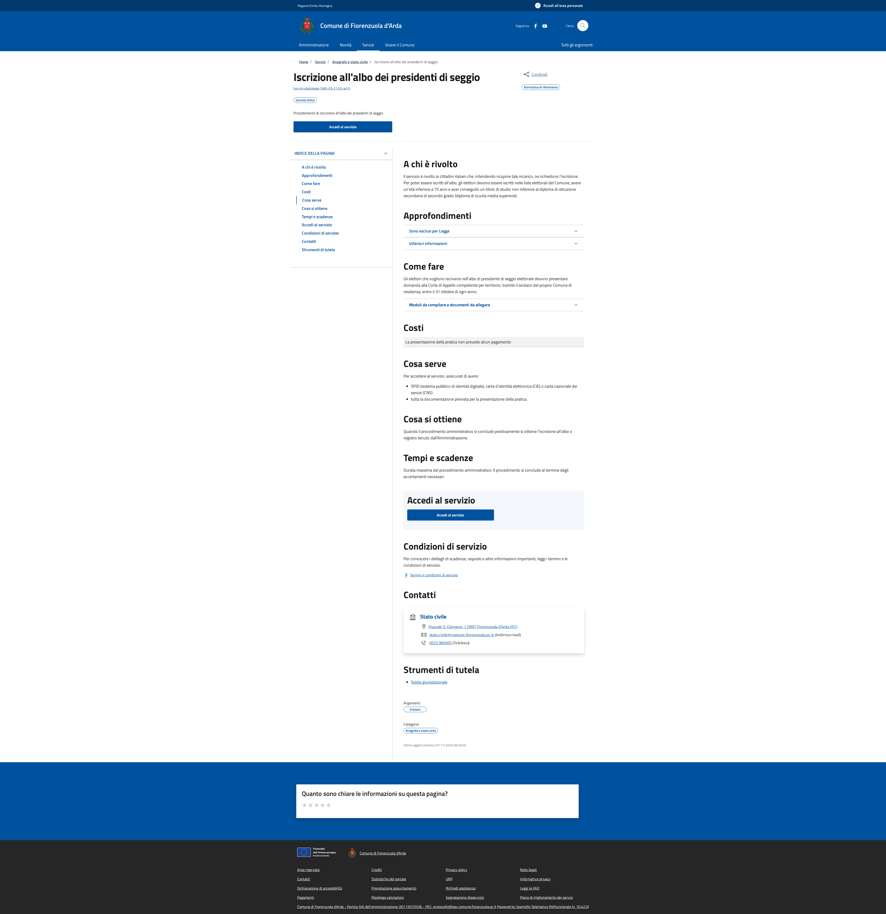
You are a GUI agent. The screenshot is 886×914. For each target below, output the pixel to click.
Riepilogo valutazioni (387, 897)
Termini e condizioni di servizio (434, 575)
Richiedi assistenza (461, 888)
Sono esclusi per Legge (429, 231)
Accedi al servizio (343, 127)
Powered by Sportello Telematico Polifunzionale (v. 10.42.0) (543, 906)
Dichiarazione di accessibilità (319, 888)
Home (303, 62)
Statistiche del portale (388, 879)
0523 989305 (440, 642)
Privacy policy (456, 869)
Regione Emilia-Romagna (315, 5)
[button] (559, 5)
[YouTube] (543, 25)
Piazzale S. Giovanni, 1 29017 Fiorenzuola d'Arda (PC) (472, 626)
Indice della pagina (314, 153)
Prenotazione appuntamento (393, 888)
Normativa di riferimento (541, 86)
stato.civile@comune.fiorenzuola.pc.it (461, 634)
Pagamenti (305, 897)
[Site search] (582, 25)
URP (449, 879)
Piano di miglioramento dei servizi (546, 897)
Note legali (528, 869)
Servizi (320, 62)
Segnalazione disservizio (465, 897)
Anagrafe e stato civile (350, 62)
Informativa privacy (535, 879)
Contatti (303, 879)
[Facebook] (533, 25)
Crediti (376, 869)
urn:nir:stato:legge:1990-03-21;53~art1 (321, 88)
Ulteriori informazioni (428, 243)
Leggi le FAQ (529, 888)
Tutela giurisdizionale (429, 682)
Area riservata (308, 869)
